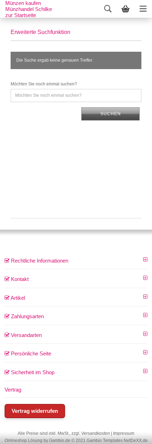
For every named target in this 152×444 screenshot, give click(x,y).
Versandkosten (95, 433)
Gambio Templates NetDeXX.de (117, 440)
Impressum (123, 433)
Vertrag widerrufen (35, 411)
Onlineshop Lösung (23, 440)
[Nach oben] (138, 433)
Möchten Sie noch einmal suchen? (44, 84)
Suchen (110, 113)
